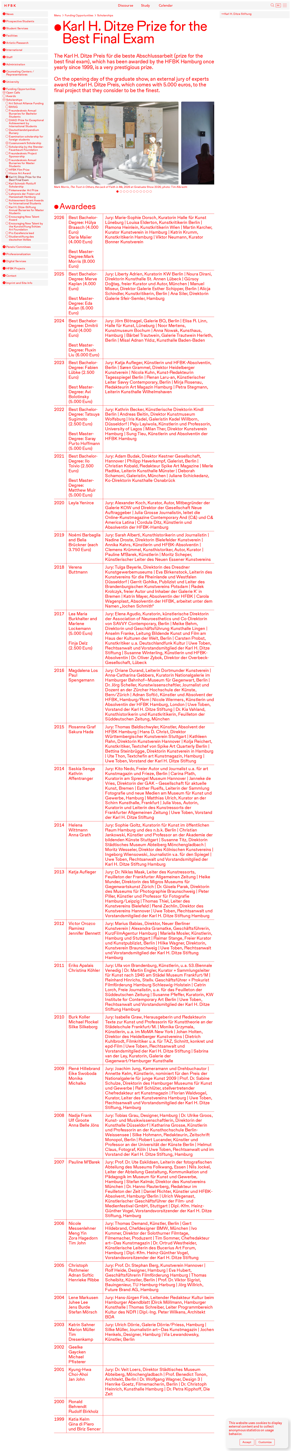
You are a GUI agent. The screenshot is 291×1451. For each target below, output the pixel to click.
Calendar (166, 5)
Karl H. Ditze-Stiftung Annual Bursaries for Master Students (26, 210)
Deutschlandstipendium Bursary (24, 131)
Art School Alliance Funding (26, 103)
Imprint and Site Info (19, 282)
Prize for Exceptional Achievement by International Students (26, 123)
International (14, 49)
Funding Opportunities (21, 88)
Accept (247, 1442)
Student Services (17, 28)
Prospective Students (20, 21)
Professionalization (18, 254)
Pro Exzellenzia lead (21, 233)
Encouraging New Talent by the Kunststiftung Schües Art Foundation (26, 226)
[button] (4, 13)
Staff (9, 57)
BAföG (13, 106)
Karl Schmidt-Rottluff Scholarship (22, 185)
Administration (15, 64)
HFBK (10, 5)
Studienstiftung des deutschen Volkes (21, 238)
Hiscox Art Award (20, 173)
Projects (15, 268)
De (278, 5)
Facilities (12, 35)
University (12, 81)
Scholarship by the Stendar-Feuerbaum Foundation (26, 148)
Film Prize (19, 169)
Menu (57, 15)
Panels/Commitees (18, 246)
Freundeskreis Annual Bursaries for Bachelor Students (23, 113)
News (9, 14)
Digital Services (16, 261)
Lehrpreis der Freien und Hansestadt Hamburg (24, 195)
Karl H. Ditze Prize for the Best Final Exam (25, 178)
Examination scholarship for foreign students (26, 138)
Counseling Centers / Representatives (20, 73)
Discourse (125, 5)
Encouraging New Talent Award (24, 218)
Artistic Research (17, 42)
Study (145, 5)
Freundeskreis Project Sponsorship (23, 155)
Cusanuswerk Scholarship (25, 143)
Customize (265, 1442)
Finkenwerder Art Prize (23, 190)
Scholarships (14, 99)
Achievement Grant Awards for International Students (26, 202)
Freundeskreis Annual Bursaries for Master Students (22, 163)
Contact (11, 275)
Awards (11, 96)
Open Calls (13, 92)
